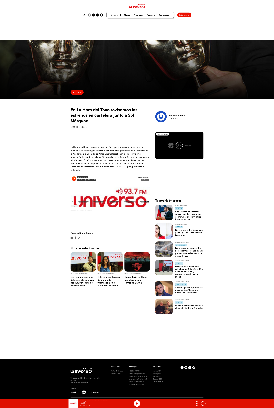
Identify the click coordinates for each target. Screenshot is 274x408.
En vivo (83, 402)
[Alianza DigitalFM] (84, 392)
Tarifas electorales (117, 371)
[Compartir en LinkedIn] (72, 238)
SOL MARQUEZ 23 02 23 (87, 210)
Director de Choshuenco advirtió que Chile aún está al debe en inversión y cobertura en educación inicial (189, 271)
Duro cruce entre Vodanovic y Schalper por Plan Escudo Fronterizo (189, 233)
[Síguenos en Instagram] (97, 14)
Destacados (164, 15)
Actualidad (116, 15)
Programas (138, 15)
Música (127, 15)
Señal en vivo (184, 15)
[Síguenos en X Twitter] (93, 14)
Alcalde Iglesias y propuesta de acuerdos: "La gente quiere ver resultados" (189, 290)
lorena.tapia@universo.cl (137, 373)
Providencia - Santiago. (137, 384)
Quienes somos (116, 373)
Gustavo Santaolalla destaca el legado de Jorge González (189, 306)
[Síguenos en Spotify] (101, 14)
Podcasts (151, 15)
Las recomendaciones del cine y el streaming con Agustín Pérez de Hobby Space (82, 281)
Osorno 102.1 (157, 379)
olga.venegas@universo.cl (138, 379)
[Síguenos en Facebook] (89, 14)
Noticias (179, 208)
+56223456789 (134, 371)
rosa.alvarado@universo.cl (138, 376)
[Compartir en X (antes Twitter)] (79, 238)
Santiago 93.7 (157, 373)
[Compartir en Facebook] (75, 238)
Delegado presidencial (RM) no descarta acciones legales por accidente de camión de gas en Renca (189, 252)
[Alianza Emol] (74, 392)
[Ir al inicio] (137, 6)
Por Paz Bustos (177, 115)
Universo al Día (181, 245)
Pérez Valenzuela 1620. (137, 382)
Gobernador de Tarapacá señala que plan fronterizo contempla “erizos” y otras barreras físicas (188, 215)
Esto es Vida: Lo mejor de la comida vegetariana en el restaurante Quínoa (109, 281)
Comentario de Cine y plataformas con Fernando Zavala (135, 280)
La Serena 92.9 (158, 382)
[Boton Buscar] (84, 15)
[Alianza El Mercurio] (95, 392)
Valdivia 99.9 (157, 376)
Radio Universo (75, 210)
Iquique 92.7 (157, 371)
